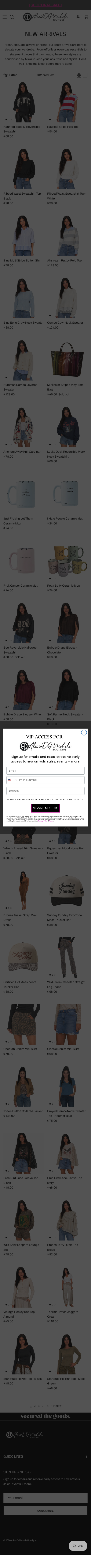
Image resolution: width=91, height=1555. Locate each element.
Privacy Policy (42, 821)
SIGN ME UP (45, 808)
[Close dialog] (84, 732)
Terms (51, 821)
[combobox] (12, 780)
